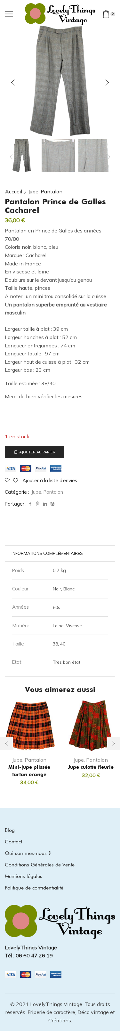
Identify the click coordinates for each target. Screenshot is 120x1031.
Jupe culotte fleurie (91, 767)
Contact (13, 842)
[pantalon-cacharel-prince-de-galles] (21, 155)
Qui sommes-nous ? (28, 853)
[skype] (52, 504)
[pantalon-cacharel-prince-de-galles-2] (95, 156)
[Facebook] (30, 504)
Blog (10, 830)
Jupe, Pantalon (45, 191)
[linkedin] (45, 504)
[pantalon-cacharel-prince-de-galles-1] (58, 156)
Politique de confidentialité (34, 888)
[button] (13, 83)
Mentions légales (23, 876)
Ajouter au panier (37, 452)
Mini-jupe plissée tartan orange (29, 770)
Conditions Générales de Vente (40, 865)
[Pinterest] (37, 504)
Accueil (13, 191)
